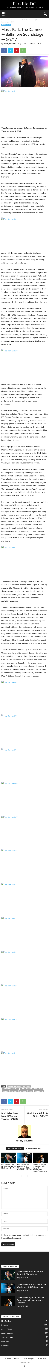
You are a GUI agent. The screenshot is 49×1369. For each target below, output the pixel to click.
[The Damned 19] (24, 1067)
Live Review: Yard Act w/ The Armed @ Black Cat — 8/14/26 (8, 1166)
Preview (4, 1325)
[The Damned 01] (24, 233)
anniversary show (14, 1086)
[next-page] (26, 1175)
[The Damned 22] (24, 561)
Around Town (6, 1329)
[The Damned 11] (24, 105)
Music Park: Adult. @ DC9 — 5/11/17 (37, 1114)
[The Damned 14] (24, 898)
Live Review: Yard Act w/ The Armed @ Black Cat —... (30, 1272)
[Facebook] (4, 50)
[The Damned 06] (24, 797)
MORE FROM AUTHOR (33, 1148)
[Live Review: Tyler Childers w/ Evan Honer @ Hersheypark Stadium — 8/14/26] (40, 1158)
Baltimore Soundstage (10, 1089)
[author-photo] (24, 1131)
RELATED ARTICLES (15, 1148)
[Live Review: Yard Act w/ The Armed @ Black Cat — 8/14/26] (8, 1158)
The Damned (39, 1091)
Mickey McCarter (10, 44)
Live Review (11, 20)
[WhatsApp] (23, 50)
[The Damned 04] (24, 763)
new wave (13, 1091)
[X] (10, 50)
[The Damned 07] (24, 831)
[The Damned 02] (24, 696)
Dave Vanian (38, 1089)
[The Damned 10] (24, 364)
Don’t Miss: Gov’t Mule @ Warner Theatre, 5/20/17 (9, 1116)
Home (3, 20)
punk (30, 1091)
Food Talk (5, 1341)
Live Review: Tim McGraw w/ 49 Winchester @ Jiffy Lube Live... (31, 1285)
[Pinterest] (16, 50)
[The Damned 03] (24, 729)
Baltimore (26, 1086)
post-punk (23, 1091)
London (5, 1091)
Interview (4, 1346)
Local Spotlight (7, 1333)
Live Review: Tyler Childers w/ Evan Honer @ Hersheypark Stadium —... (30, 1300)
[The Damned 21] (24, 966)
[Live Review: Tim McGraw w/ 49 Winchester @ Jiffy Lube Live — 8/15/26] (24, 1158)
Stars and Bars (7, 1337)
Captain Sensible (26, 1089)
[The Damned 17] (24, 932)
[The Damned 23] (24, 999)
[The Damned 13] (24, 864)
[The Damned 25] (24, 1033)
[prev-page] (23, 1175)
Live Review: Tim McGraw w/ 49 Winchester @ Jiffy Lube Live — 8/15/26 (24, 1167)
